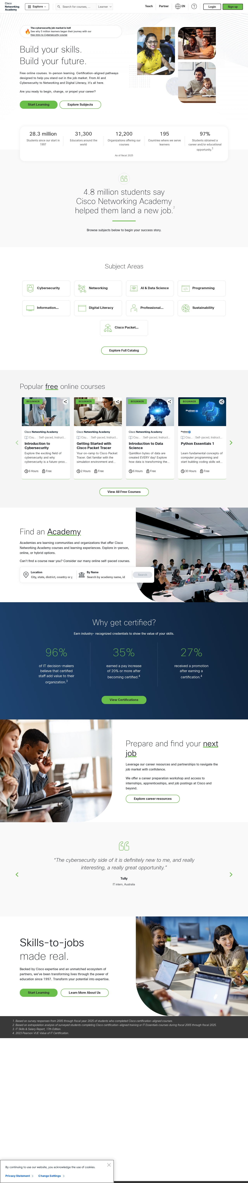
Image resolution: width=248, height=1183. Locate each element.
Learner (103, 6)
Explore (38, 6)
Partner (164, 6)
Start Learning (38, 104)
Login (212, 6)
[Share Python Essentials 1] (221, 401)
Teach (149, 6)
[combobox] (76, 6)
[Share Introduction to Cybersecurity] (65, 401)
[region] (57, 1171)
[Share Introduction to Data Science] (169, 401)
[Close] (109, 1165)
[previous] (17, 874)
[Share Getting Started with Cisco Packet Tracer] (117, 401)
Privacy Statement (17, 1175)
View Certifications (124, 699)
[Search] (59, 6)
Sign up (233, 6)
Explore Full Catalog (124, 350)
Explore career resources (153, 798)
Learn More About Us (85, 992)
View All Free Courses (124, 491)
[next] (231, 442)
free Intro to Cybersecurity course (49, 35)
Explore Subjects (80, 104)
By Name (92, 572)
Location (36, 572)
